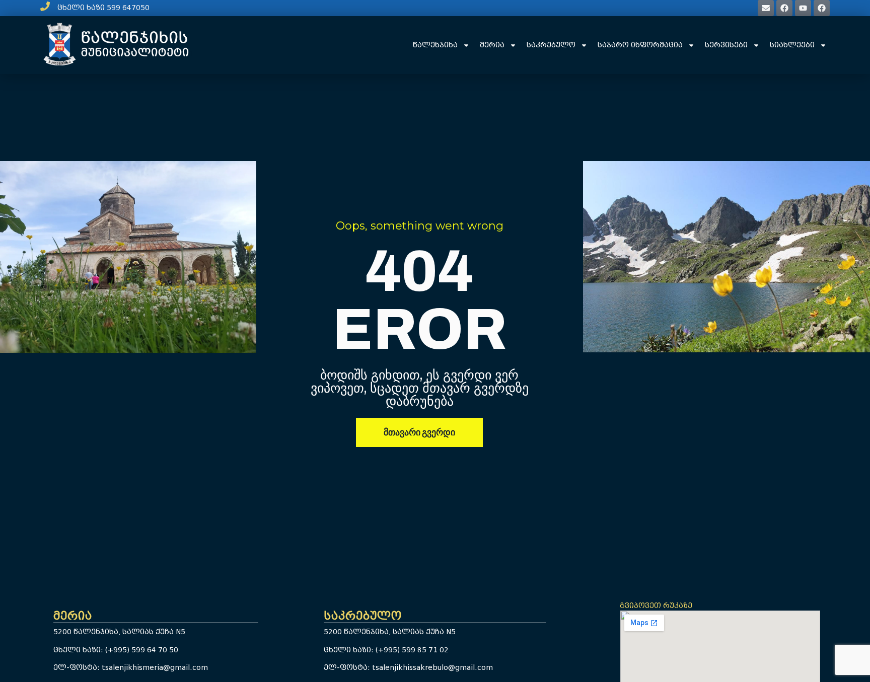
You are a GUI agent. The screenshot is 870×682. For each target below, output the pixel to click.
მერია (492, 45)
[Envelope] (766, 8)
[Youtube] (803, 8)
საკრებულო (551, 45)
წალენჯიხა (435, 45)
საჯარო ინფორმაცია (640, 45)
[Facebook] (784, 8)
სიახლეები (792, 45)
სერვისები (726, 45)
